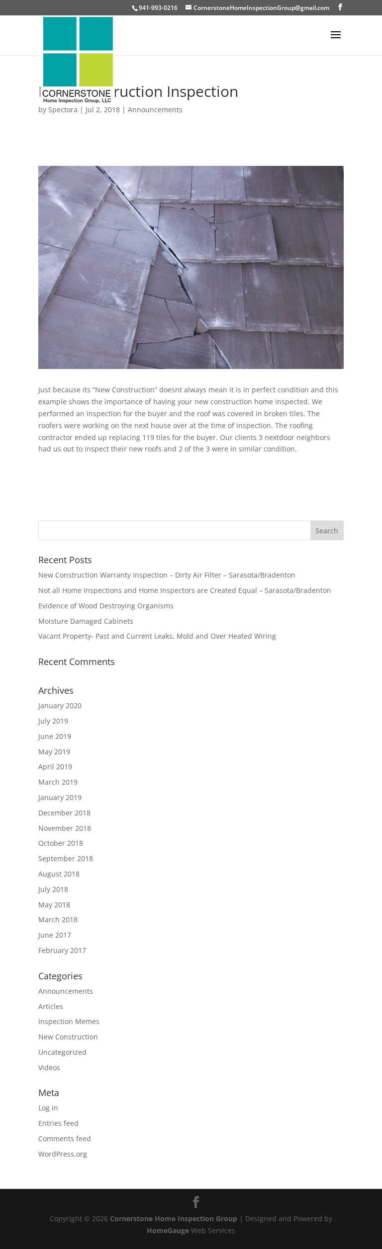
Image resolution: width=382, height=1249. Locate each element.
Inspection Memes (68, 1021)
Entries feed (58, 1123)
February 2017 (62, 950)
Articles (50, 1006)
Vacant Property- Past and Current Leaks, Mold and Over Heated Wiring (157, 636)
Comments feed (64, 1138)
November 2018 (64, 828)
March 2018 (58, 919)
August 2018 (59, 874)
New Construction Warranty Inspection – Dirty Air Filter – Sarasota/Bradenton (166, 575)
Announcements (155, 109)
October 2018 (60, 843)
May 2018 (54, 904)
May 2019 (54, 751)
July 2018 (53, 889)
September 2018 (65, 858)
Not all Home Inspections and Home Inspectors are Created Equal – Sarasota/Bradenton (184, 590)
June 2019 (54, 736)
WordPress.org (62, 1154)
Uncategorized (62, 1052)
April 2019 (55, 766)
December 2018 (64, 812)
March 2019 (58, 782)
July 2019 (53, 721)
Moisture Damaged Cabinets (85, 621)
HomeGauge (168, 1230)
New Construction (68, 1036)
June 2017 (54, 935)
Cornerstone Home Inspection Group (173, 1218)
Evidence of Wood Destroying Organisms (106, 605)
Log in (48, 1107)
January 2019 (60, 797)
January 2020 (60, 705)
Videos (49, 1067)
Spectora (63, 109)
